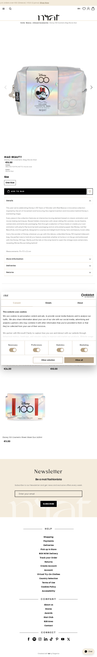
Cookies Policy (48, 587)
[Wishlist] (84, 8)
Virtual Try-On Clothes (48, 574)
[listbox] (48, 183)
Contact (48, 626)
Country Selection (48, 579)
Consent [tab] (17, 303)
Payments (48, 541)
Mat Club (48, 617)
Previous (6, 87)
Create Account (48, 566)
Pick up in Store (48, 549)
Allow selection (48, 360)
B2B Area (48, 621)
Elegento (55, 653)
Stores (48, 609)
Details (9, 201)
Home (22, 23)
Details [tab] (48, 303)
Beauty (28, 23)
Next (90, 87)
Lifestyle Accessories (40, 23)
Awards (48, 613)
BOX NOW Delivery (48, 554)
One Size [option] (10, 183)
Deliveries (11, 265)
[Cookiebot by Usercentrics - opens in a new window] (83, 295)
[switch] (36, 350)
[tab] (48, 236)
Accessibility (48, 591)
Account (48, 570)
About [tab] (80, 303)
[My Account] (88, 8)
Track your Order (48, 558)
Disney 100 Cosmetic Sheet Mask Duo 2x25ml (22, 437)
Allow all (79, 360)
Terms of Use (48, 583)
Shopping (48, 537)
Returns (10, 272)
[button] (10, 9)
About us (48, 605)
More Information (14, 259)
